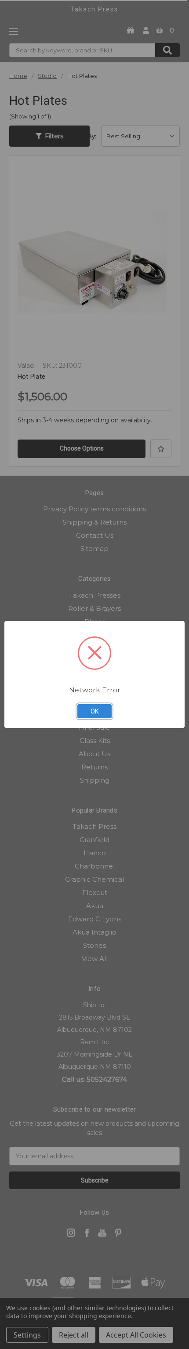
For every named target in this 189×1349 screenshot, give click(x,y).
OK (95, 711)
